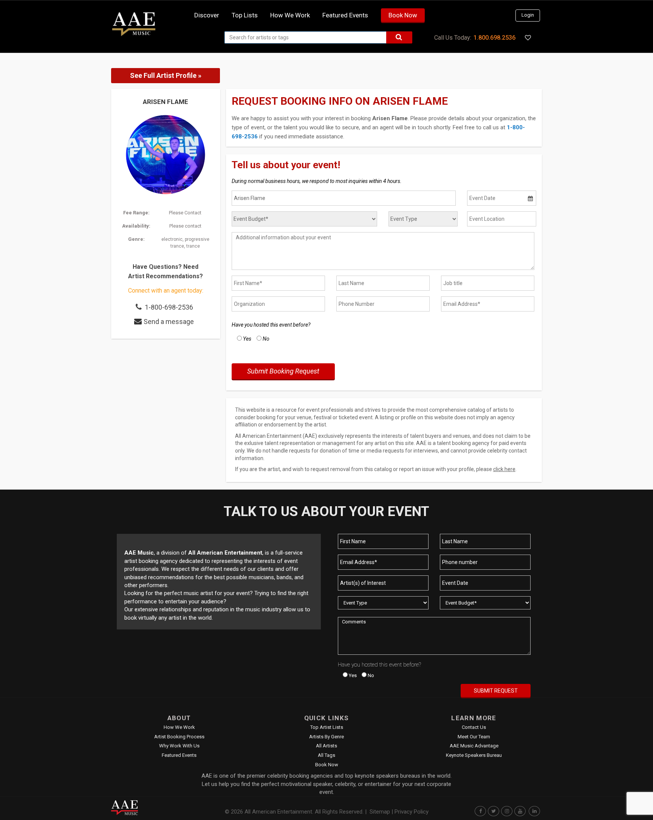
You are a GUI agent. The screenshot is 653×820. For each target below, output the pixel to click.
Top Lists (245, 15)
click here (504, 469)
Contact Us (474, 727)
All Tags (326, 755)
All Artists (326, 746)
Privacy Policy (412, 811)
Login (527, 15)
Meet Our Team (474, 736)
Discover (206, 15)
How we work (290, 15)
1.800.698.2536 (494, 37)
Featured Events (345, 15)
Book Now (402, 15)
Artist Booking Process (179, 736)
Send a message (169, 322)
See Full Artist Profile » (165, 75)
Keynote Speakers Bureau (474, 755)
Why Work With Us (179, 746)
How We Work (179, 727)
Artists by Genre (326, 736)
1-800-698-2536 (169, 307)
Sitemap (380, 811)
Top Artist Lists (326, 727)
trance (193, 246)
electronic (172, 239)
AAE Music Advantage (474, 746)
